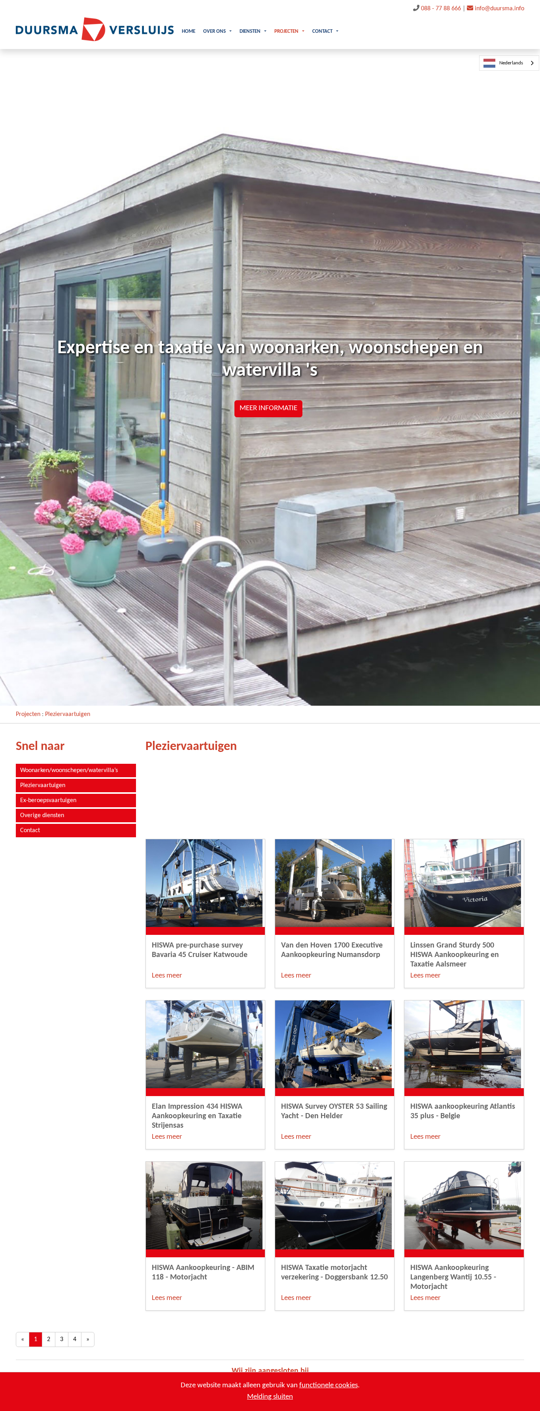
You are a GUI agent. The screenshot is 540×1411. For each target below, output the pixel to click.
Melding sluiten (270, 1397)
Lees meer (167, 976)
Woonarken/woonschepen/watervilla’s (69, 770)
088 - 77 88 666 (441, 9)
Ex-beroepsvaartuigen (48, 800)
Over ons (214, 31)
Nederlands (511, 63)
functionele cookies (328, 1385)
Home (188, 31)
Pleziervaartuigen (67, 714)
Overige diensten (42, 815)
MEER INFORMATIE (268, 408)
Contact (322, 31)
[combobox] (509, 63)
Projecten (286, 31)
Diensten (250, 31)
